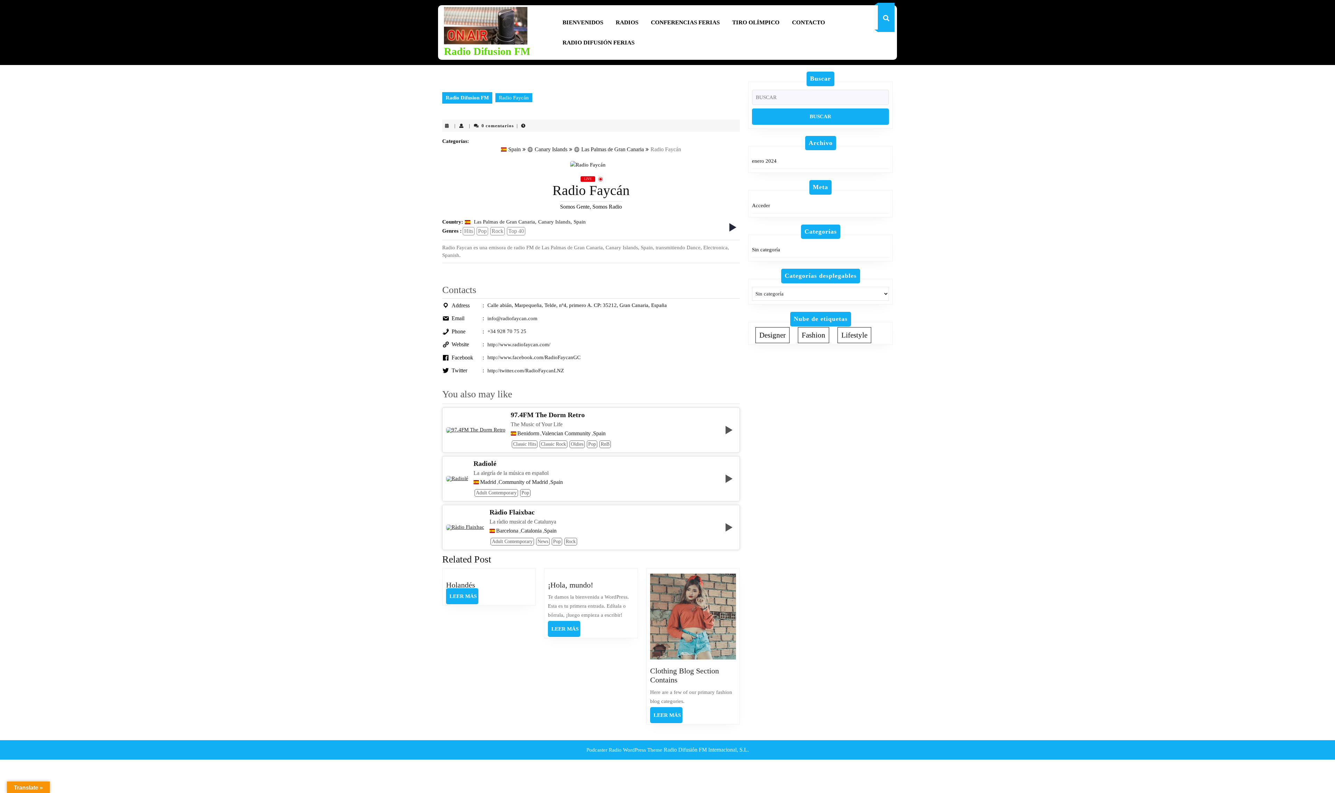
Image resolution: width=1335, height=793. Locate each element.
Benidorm (528, 433)
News (542, 541)
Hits (468, 231)
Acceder (761, 205)
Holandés (460, 585)
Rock (497, 231)
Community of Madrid (523, 482)
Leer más (464, 598)
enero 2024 (764, 161)
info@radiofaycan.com (512, 318)
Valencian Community (566, 433)
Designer (772, 335)
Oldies (577, 444)
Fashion (813, 335)
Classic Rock (553, 444)
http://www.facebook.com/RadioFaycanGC (534, 357)
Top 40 (516, 231)
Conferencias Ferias (685, 22)
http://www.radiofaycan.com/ (518, 344)
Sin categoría (766, 249)
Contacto (808, 22)
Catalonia (531, 531)
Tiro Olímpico (755, 22)
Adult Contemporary (496, 492)
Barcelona (507, 531)
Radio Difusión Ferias (598, 42)
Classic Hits (524, 444)
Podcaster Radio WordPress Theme (624, 750)
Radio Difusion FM (487, 51)
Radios (627, 22)
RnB (605, 444)
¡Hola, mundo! (570, 585)
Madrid (488, 482)
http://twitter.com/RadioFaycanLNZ (525, 370)
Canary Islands (551, 149)
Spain (514, 149)
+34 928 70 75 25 (506, 331)
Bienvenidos (583, 22)
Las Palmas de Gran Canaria (612, 149)
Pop (482, 231)
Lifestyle (854, 335)
